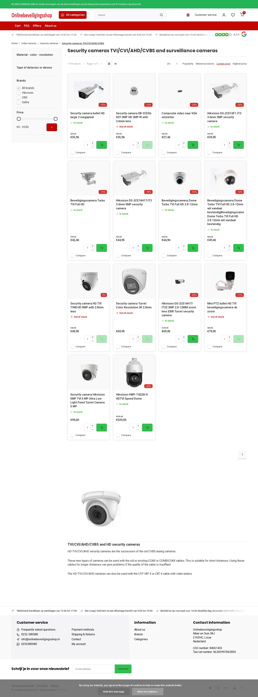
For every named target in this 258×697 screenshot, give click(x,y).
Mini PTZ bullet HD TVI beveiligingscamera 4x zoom (222, 307)
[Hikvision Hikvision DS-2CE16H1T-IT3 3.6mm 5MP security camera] (134, 178)
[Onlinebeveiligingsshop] (32, 15)
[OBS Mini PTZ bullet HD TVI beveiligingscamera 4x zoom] (225, 281)
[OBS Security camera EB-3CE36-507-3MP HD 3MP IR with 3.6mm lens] (134, 91)
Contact (76, 639)
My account (79, 644)
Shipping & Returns (83, 634)
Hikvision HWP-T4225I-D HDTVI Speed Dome (132, 396)
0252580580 (29, 644)
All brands (28, 88)
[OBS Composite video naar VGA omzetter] (180, 91)
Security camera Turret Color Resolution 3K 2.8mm (134, 305)
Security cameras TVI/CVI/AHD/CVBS (83, 43)
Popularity (188, 63)
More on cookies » (147, 691)
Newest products (205, 63)
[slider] (19, 119)
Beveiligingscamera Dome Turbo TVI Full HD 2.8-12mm (180, 202)
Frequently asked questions (38, 629)
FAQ (26, 25)
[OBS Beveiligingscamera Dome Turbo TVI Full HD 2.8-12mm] (180, 178)
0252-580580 (29, 634)
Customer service (206, 15)
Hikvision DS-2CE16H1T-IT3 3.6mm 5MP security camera (134, 204)
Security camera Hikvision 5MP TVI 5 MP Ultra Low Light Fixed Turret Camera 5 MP (87, 400)
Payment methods (83, 629)
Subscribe (123, 668)
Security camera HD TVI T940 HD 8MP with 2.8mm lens (87, 307)
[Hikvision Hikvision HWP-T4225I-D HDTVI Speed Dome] (134, 372)
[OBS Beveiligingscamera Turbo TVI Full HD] (89, 178)
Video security (28, 43)
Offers (37, 25)
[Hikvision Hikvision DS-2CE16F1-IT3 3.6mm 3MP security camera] (225, 91)
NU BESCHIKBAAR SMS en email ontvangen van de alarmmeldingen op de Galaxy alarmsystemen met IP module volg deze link (76, 4)
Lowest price (223, 63)
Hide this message (113, 691)
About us (51, 25)
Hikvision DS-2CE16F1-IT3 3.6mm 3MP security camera (224, 117)
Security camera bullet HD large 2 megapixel (87, 115)
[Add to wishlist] (104, 78)
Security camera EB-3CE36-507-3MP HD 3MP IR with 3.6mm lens (134, 117)
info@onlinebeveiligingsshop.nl (40, 639)
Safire (25, 102)
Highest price (240, 63)
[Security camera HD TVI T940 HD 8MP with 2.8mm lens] (89, 281)
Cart (18, 25)
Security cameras (49, 43)
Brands (138, 634)
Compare (80, 152)
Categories (141, 639)
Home (14, 43)
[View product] (101, 145)
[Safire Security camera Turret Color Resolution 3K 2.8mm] (134, 281)
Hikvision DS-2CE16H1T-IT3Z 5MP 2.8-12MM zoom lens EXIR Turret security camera (179, 309)
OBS (24, 97)
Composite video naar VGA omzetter (179, 115)
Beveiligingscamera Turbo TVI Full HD (87, 202)
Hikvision (27, 92)
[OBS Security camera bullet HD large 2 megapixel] (89, 91)
